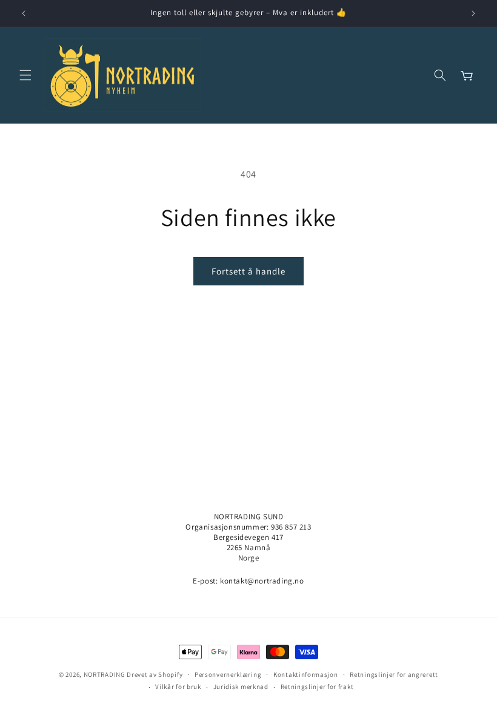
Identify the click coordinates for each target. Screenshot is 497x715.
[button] (25, 75)
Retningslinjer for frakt (317, 686)
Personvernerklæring (228, 674)
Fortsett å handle (248, 271)
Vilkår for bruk (178, 686)
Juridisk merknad (241, 686)
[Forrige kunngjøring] (23, 13)
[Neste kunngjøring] (473, 13)
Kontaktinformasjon (305, 674)
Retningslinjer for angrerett (394, 674)
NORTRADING (104, 674)
